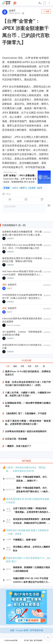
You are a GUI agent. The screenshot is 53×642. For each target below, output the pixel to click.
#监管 (39, 188)
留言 (36, 366)
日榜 (8, 366)
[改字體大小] (40, 3)
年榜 (29, 366)
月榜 (22, 366)
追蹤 (47, 11)
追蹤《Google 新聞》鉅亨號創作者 (26, 630)
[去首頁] (14, 3)
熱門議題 (26, 461)
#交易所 (32, 188)
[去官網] (6, 3)
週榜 (15, 366)
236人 (8, 194)
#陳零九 (23, 188)
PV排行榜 (26, 360)
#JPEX (15, 188)
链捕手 (12, 10)
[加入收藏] (44, 3)
